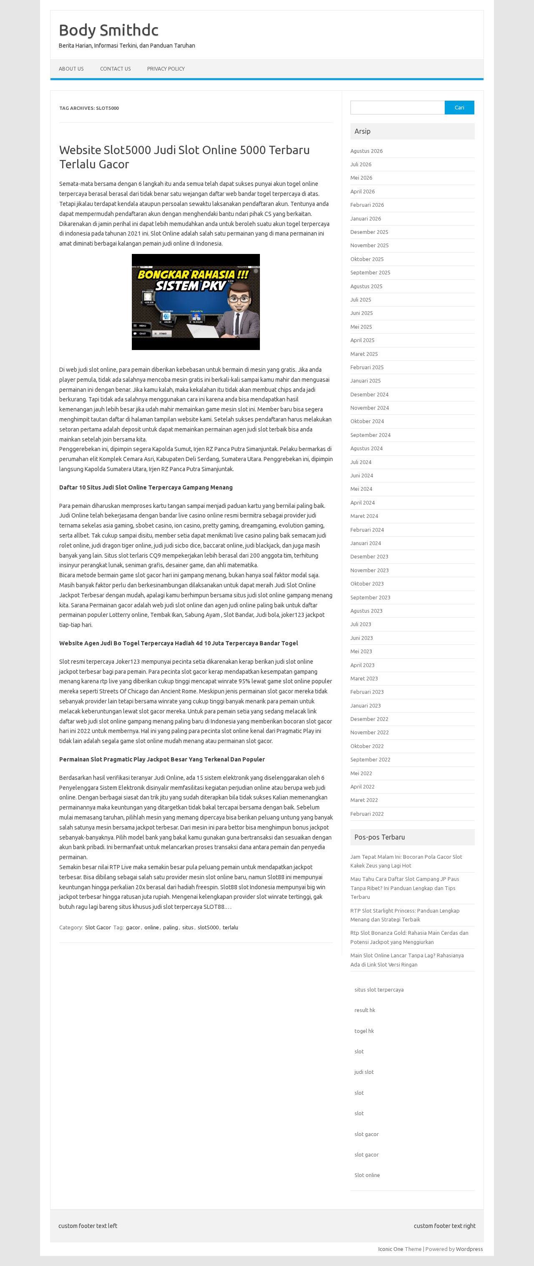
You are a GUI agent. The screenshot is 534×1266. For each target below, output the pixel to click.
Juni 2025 (361, 313)
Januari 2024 (365, 543)
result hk (365, 1010)
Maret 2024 (364, 516)
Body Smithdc (109, 29)
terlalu (230, 927)
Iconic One (390, 1249)
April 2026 (362, 191)
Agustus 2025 (366, 286)
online (151, 927)
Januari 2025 (365, 380)
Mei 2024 (361, 489)
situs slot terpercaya (379, 989)
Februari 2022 (367, 814)
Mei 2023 (361, 651)
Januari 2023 (365, 705)
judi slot (364, 1072)
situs (188, 927)
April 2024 (362, 502)
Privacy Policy (166, 68)
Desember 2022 (369, 719)
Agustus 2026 (366, 151)
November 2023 (369, 570)
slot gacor (367, 1134)
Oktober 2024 (367, 421)
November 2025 (369, 245)
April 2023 (362, 665)
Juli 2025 (360, 299)
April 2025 (362, 340)
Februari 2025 (367, 367)
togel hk (364, 1031)
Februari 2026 (367, 205)
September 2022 (370, 759)
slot (359, 1051)
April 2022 (362, 786)
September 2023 (370, 597)
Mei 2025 (361, 327)
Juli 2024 (360, 462)
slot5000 (208, 927)
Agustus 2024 (366, 448)
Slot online (367, 1175)
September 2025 (370, 272)
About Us (71, 68)
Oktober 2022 (367, 746)
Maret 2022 (364, 800)
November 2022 (369, 732)
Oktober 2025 (367, 259)
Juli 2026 (360, 164)
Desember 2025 (369, 232)
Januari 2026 (365, 218)
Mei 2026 (361, 177)
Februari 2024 (367, 530)
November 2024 (369, 408)
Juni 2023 (361, 638)
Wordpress (469, 1249)
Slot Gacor (98, 927)
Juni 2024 (361, 475)
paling (170, 927)
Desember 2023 (369, 556)
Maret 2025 (364, 354)
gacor (133, 927)
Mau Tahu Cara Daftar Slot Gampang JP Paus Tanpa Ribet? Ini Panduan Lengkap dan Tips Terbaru (404, 888)
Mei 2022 (361, 773)
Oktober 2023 (367, 583)
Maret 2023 (364, 678)
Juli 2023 (360, 624)
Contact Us (115, 68)
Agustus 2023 (366, 611)
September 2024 (370, 435)
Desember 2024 (369, 394)
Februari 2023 (367, 692)
